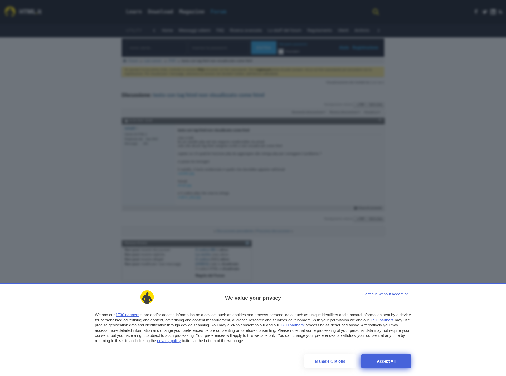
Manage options (330, 361)
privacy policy (169, 340)
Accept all (386, 361)
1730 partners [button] (127, 315)
